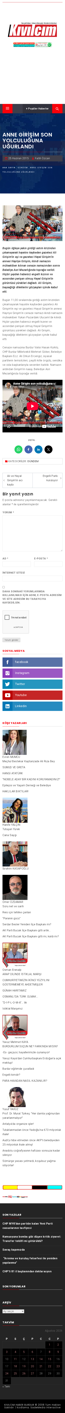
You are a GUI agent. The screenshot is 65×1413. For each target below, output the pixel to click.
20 (32, 1366)
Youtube (21, 695)
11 (15, 1359)
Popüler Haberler (38, 108)
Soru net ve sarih (13, 906)
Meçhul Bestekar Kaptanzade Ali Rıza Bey (28, 761)
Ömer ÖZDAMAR (12, 902)
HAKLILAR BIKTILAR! (15, 791)
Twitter (20, 684)
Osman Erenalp (12, 969)
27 (32, 1373)
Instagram (22, 673)
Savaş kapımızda (13, 1249)
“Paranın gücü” (11, 918)
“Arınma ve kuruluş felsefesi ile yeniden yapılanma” (30, 1260)
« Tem (6, 1386)
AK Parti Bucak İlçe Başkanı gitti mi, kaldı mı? (30, 936)
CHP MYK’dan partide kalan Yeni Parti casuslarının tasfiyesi (27, 1226)
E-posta (41, 558)
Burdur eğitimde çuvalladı (18, 1068)
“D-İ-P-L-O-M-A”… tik (14, 1002)
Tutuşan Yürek (11, 829)
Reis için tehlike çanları (16, 912)
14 (41, 1359)
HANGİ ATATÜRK (12, 773)
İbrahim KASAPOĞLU (15, 868)
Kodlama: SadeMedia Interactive (39, 1407)
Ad (5, 558)
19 (24, 1366)
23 (58, 1366)
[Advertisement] (32, 76)
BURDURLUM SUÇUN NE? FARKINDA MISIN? (30, 1046)
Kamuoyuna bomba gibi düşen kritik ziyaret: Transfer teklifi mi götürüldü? (31, 1239)
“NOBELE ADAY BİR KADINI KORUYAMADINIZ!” (31, 779)
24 (6, 1373)
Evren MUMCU (11, 757)
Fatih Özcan (42, 158)
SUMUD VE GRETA (13, 767)
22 (49, 1366)
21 (41, 1366)
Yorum (8, 512)
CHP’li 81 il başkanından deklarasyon (27, 1271)
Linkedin (21, 706)
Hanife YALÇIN (11, 824)
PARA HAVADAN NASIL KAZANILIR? (24, 1080)
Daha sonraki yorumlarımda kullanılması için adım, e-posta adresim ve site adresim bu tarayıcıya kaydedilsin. (32, 597)
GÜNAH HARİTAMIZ (14, 990)
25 (15, 1373)
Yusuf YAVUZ (10, 1109)
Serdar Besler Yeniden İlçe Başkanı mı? (26, 924)
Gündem (33, 461)
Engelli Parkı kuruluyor (50, 478)
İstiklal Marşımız (12, 1008)
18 (15, 1366)
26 (24, 1373)
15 (49, 1359)
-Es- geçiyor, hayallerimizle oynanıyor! (26, 1052)
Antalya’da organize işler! (18, 1123)
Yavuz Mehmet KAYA (15, 1042)
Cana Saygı (9, 835)
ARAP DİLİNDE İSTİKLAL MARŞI (22, 974)
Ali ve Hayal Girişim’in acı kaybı (15, 480)
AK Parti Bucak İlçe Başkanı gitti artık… (26, 930)
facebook (21, 662)
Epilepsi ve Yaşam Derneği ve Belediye (26, 785)
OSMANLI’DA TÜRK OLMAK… (20, 996)
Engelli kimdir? (11, 1074)
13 (32, 1359)
